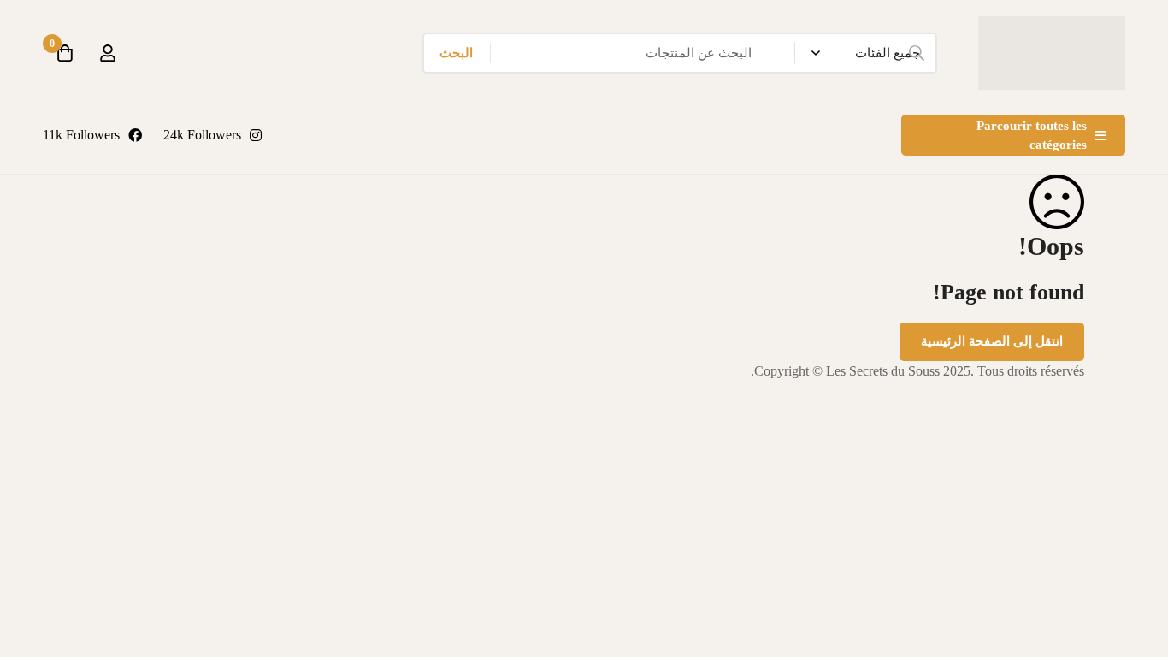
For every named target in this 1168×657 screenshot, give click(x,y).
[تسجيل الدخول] (107, 53)
